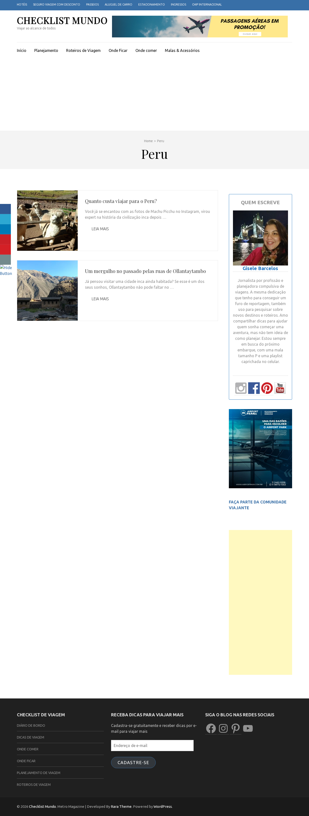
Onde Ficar (118, 50)
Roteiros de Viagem (83, 50)
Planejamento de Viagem (38, 773)
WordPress (163, 806)
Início (21, 50)
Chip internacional (207, 4)
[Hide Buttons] (6, 273)
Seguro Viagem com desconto (56, 4)
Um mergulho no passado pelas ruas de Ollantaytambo (145, 271)
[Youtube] (290, 5)
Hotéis (22, 4)
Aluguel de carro (118, 4)
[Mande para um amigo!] (5, 260)
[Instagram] (284, 5)
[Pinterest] (277, 5)
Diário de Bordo (31, 725)
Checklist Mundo (62, 20)
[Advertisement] (154, 94)
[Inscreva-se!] (5, 249)
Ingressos (178, 4)
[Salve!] (5, 239)
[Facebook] (271, 5)
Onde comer (146, 50)
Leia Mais (100, 229)
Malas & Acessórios (182, 50)
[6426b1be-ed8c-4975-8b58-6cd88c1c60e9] (260, 487)
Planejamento (46, 50)
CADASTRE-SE (133, 762)
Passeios (92, 4)
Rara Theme (121, 806)
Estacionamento (151, 4)
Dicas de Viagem (30, 737)
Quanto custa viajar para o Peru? (121, 201)
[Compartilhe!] (5, 209)
